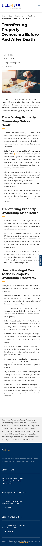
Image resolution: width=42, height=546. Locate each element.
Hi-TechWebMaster (22, 543)
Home (3, 16)
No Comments (7, 67)
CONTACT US (41, 260)
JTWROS (17, 154)
